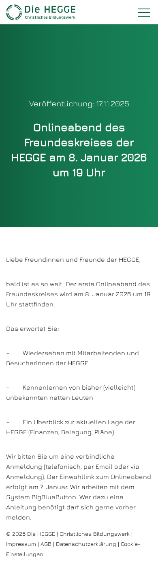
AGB (46, 543)
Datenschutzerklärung (86, 543)
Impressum (21, 543)
